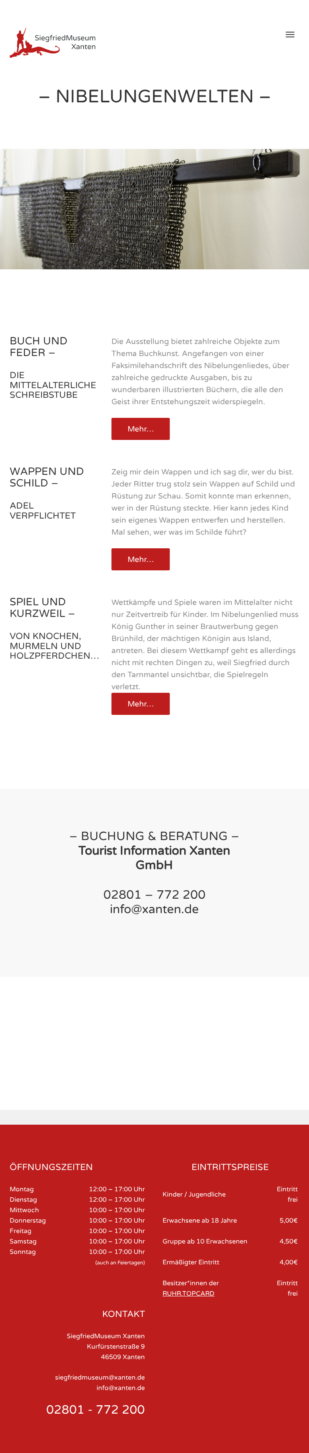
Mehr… (141, 429)
